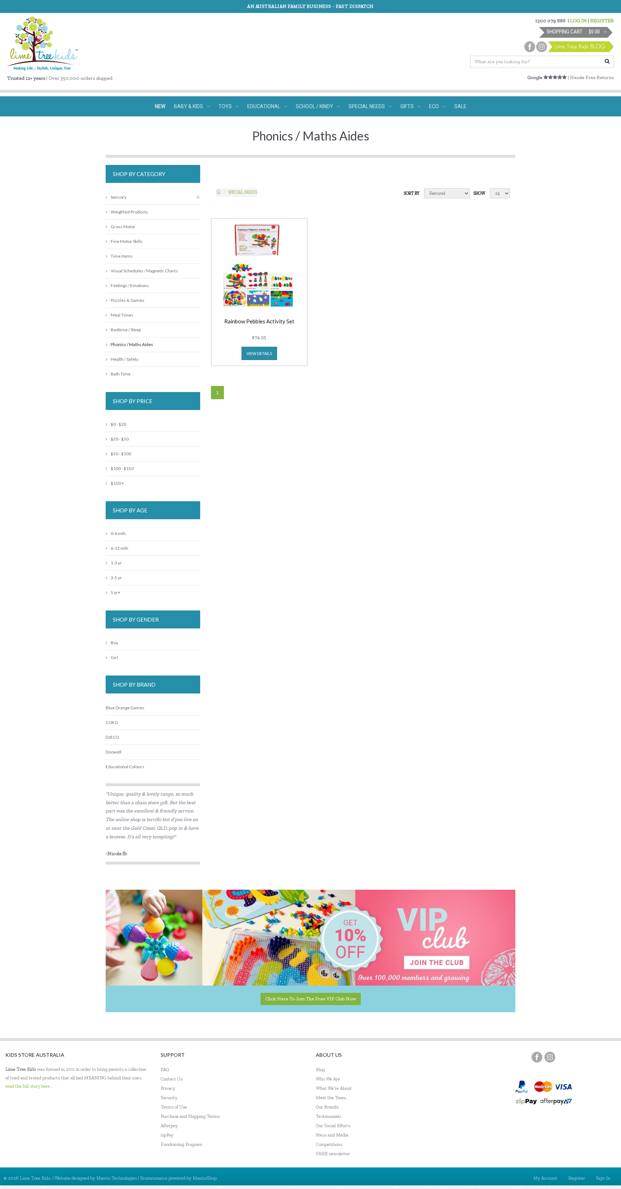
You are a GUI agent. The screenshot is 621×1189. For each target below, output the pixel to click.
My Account (545, 1178)
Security (169, 1097)
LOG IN (578, 21)
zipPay (167, 1135)
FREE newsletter (333, 1153)
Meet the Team (331, 1097)
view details (259, 353)
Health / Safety (124, 359)
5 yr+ (115, 592)
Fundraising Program (181, 1144)
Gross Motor (123, 226)
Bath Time (120, 374)
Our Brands (327, 1107)
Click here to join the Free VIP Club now (310, 999)
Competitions (329, 1144)
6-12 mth (119, 548)
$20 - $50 (120, 439)
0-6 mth (118, 533)
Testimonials (328, 1116)
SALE (460, 106)
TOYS (225, 106)
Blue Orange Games (125, 707)
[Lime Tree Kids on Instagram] (549, 1057)
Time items (122, 256)
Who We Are (328, 1079)
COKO (112, 722)
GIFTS (407, 106)
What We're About (334, 1088)
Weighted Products (129, 212)
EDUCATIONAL (263, 106)
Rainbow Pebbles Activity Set (259, 321)
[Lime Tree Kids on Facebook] (537, 1057)
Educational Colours (125, 766)
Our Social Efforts (333, 1125)
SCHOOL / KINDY (314, 106)
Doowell (113, 752)
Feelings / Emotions (130, 285)
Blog (320, 1069)
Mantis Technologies (116, 1178)
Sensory (118, 197)
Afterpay (169, 1125)
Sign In (603, 1178)
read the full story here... (29, 1086)
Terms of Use (174, 1107)
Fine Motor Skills (127, 241)
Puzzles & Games (127, 300)
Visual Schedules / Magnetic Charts (144, 270)
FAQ (165, 1069)
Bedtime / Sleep (126, 329)
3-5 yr (116, 577)
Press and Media (332, 1135)
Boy (114, 642)
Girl (114, 657)
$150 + (117, 483)
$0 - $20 (118, 424)
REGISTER (602, 21)
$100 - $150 (122, 468)
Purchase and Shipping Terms (190, 1116)
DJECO (112, 737)
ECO (434, 106)
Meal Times (122, 315)
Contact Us (172, 1079)
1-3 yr (116, 563)
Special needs (242, 192)
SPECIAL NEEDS (367, 106)
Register (576, 1178)
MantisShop (205, 1178)
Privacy (168, 1088)
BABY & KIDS (188, 106)
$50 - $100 (121, 453)
